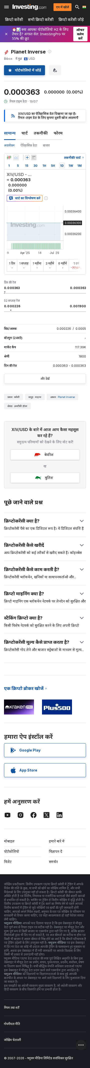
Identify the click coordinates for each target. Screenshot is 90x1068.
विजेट (8, 862)
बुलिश (49, 478)
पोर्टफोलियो (11, 851)
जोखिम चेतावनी (12, 1040)
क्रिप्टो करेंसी (14, 19)
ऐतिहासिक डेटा (28, 145)
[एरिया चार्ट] (16, 157)
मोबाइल (9, 841)
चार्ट (25, 133)
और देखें (45, 378)
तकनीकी (41, 133)
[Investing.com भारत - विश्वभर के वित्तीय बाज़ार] (29, 7)
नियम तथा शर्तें (11, 1008)
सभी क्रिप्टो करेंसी (41, 19)
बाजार (46, 145)
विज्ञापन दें (55, 851)
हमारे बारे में (56, 841)
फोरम (58, 133)
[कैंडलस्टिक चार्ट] (9, 157)
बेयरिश (49, 454)
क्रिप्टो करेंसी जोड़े (71, 19)
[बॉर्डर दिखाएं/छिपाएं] (33, 157)
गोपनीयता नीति (12, 1024)
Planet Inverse (66, 397)
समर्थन (53, 862)
